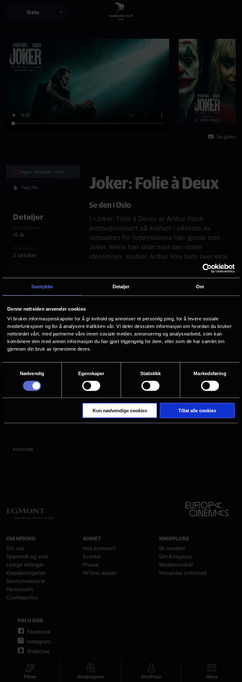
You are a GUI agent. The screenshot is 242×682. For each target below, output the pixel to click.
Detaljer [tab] (121, 286)
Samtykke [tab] (42, 286)
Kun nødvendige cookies (120, 410)
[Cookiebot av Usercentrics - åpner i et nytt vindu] (207, 268)
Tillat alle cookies (197, 410)
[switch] (91, 385)
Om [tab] (200, 286)
